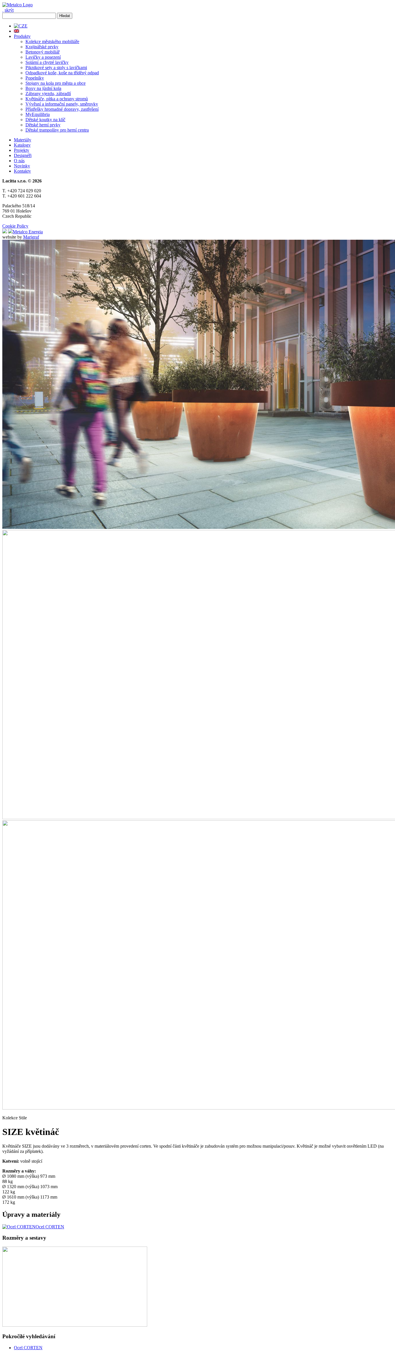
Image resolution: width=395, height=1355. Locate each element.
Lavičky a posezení (43, 57)
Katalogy (22, 145)
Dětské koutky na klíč (45, 119)
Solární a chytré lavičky (47, 62)
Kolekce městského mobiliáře (52, 41)
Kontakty (22, 171)
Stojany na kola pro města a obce (55, 83)
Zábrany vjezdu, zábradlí (48, 93)
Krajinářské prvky (41, 46)
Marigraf (31, 237)
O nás (19, 160)
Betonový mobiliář (42, 51)
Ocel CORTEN (28, 1347)
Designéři (23, 155)
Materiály (22, 139)
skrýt (9, 10)
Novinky (22, 165)
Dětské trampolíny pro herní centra (57, 130)
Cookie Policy (15, 226)
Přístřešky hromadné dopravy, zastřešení (62, 109)
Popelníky (34, 77)
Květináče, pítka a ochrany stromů (56, 98)
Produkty (22, 36)
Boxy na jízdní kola (43, 88)
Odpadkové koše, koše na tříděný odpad (62, 72)
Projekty (21, 150)
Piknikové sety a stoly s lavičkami (56, 67)
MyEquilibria (37, 114)
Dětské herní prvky (42, 124)
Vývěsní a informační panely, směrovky (61, 103)
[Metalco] (17, 4)
